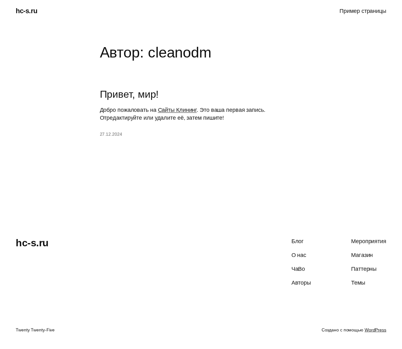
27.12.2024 (111, 134)
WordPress (375, 329)
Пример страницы (363, 11)
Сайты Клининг (177, 110)
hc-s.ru (26, 11)
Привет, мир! (129, 94)
